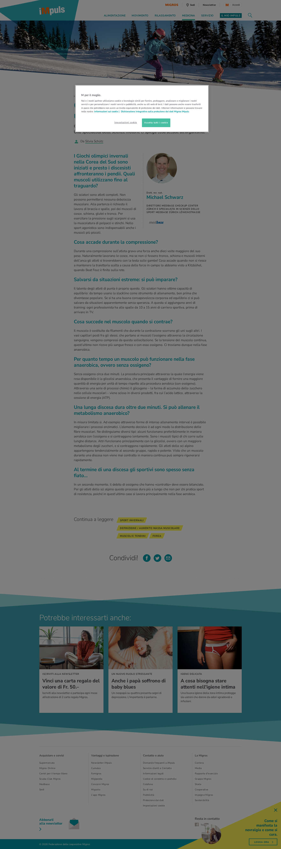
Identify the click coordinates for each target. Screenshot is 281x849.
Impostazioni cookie (125, 122)
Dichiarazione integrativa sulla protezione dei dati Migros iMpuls (155, 111)
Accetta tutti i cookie (156, 122)
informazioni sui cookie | (107, 111)
